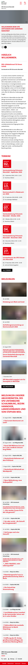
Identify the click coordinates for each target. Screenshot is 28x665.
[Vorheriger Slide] (2, 47)
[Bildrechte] (26, 22)
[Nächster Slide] (5, 47)
